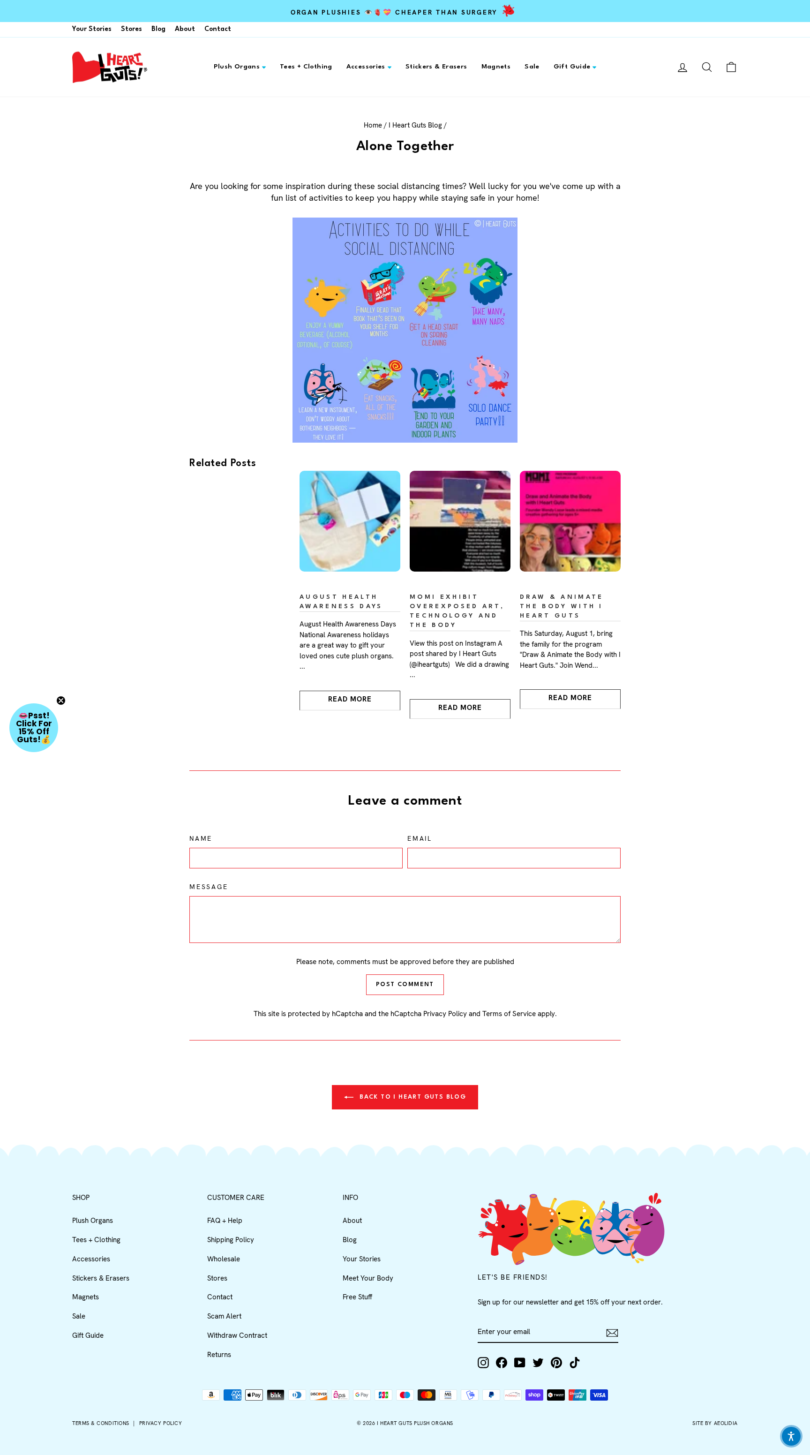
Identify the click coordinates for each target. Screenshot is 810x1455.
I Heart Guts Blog (415, 125)
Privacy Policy (445, 1013)
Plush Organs (237, 66)
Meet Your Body (368, 1278)
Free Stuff (357, 1297)
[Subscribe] (612, 1333)
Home (373, 125)
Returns (219, 1354)
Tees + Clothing (306, 66)
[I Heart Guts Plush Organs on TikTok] (574, 1362)
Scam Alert (224, 1316)
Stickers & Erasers (436, 66)
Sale (532, 66)
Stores (131, 29)
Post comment (405, 984)
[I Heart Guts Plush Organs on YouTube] (519, 1362)
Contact (217, 29)
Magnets (496, 66)
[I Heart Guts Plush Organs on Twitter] (538, 1362)
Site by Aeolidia (715, 1423)
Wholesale (223, 1259)
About (185, 29)
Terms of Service (509, 1013)
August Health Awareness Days (341, 602)
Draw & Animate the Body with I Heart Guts (561, 606)
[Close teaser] (61, 700)
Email (419, 838)
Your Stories (92, 29)
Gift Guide (572, 66)
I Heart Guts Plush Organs (415, 1423)
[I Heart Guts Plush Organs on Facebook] (501, 1362)
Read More (350, 699)
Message (208, 886)
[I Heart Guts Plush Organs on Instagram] (483, 1362)
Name (200, 838)
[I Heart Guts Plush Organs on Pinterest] (556, 1362)
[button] (33, 727)
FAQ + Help (224, 1220)
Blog (158, 29)
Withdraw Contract (237, 1335)
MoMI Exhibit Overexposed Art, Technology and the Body (457, 611)
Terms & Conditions (100, 1423)
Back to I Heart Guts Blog (411, 1097)
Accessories (365, 66)
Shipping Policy (230, 1239)
